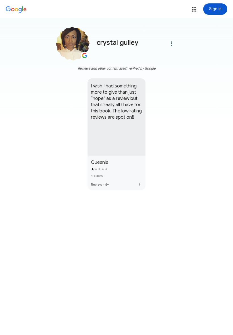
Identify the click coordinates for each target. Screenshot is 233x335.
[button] (194, 9)
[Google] (16, 9)
